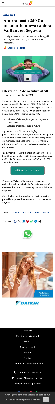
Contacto (27, 330)
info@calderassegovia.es (27, 383)
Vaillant (46, 212)
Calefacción (26, 212)
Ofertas (37, 212)
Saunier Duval (27, 346)
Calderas (15, 212)
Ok (46, 399)
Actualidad (9, 14)
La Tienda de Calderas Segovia (27, 363)
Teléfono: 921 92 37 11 (28, 170)
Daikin (27, 341)
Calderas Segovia (16, 47)
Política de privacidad (27, 336)
